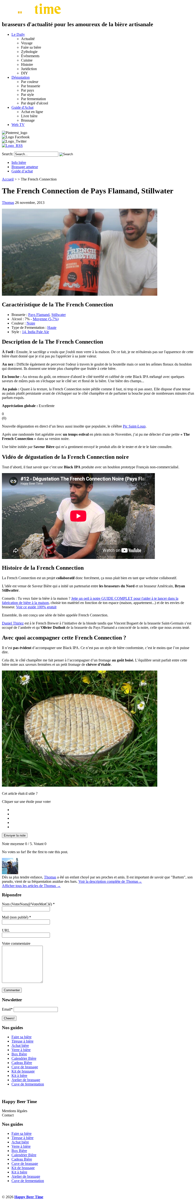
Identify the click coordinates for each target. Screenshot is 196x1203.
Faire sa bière (21, 1037)
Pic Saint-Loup (134, 426)
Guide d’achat (22, 171)
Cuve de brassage (24, 1067)
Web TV (18, 125)
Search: (7, 154)
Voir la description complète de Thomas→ (110, 881)
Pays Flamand (38, 315)
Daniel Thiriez (13, 623)
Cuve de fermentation (27, 1084)
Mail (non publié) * (16, 917)
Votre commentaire (16, 943)
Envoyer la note (15, 835)
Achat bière (20, 1045)
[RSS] (12, 146)
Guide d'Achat (22, 107)
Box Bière (19, 1054)
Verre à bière (21, 1050)
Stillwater (58, 315)
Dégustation (20, 77)
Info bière (18, 162)
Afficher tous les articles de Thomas (31, 886)
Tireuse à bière (22, 1041)
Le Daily (18, 34)
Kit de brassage (23, 1071)
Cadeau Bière (21, 1063)
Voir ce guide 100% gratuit (36, 607)
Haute (51, 327)
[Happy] (32, 14)
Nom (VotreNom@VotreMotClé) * (28, 904)
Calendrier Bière (23, 1058)
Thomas (8, 203)
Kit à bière (19, 1076)
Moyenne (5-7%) (46, 319)
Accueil (8, 179)
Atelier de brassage (25, 1080)
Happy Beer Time (28, 1197)
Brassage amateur (24, 167)
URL (6, 930)
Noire (31, 323)
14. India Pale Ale (35, 332)
